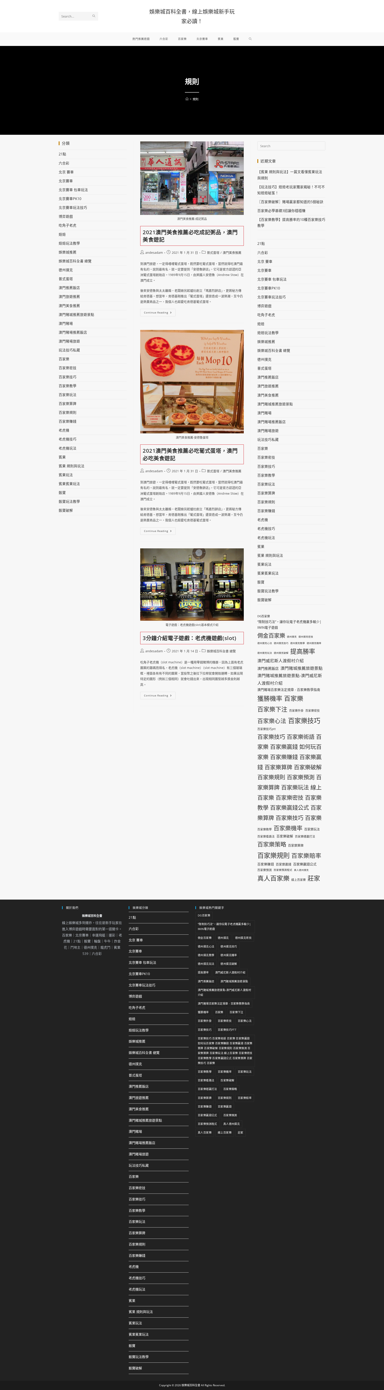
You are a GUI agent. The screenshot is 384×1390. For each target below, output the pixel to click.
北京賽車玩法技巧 (73, 207)
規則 (195, 99)
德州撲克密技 (305, 636)
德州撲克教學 (297, 643)
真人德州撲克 (301, 870)
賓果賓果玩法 (69, 483)
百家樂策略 (271, 844)
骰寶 (62, 492)
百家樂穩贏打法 (305, 836)
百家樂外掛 (296, 710)
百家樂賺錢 (67, 421)
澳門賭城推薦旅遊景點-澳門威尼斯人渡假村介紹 (289, 679)
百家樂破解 (284, 836)
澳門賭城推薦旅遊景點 (76, 314)
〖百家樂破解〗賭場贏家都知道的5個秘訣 (290, 201)
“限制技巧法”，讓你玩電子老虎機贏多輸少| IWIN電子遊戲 (289, 624)
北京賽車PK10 (70, 198)
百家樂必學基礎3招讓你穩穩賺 (281, 210)
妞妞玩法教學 (69, 243)
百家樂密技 (67, 367)
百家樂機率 (288, 828)
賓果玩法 (66, 474)
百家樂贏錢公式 (304, 864)
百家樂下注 (272, 709)
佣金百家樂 (271, 635)
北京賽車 (66, 180)
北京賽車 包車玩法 (73, 189)
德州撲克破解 (281, 652)
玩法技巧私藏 (69, 350)
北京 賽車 (66, 172)
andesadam (154, 252)
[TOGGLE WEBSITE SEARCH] (250, 39)
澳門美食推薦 (232, 252)
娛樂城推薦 (67, 252)
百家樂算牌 (67, 403)
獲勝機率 (269, 698)
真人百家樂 (273, 878)
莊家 (314, 878)
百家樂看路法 (266, 836)
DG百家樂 (263, 616)
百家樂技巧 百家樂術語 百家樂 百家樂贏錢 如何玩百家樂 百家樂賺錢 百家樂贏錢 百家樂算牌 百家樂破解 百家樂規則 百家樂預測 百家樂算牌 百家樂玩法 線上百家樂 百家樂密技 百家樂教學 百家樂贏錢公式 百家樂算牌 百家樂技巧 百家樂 (289, 777)
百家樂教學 (67, 385)
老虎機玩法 (67, 448)
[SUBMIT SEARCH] (94, 16)
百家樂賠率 (306, 856)
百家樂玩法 (67, 394)
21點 (62, 154)
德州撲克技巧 (281, 643)
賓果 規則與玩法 (71, 466)
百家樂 (64, 359)
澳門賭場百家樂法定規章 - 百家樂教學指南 (288, 689)
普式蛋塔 (213, 252)
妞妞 (62, 234)
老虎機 (64, 430)
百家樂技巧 (67, 377)
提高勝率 (302, 651)
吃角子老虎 (67, 225)
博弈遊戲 (66, 216)
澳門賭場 (66, 323)
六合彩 (64, 163)
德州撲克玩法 (264, 652)
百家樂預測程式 (283, 870)
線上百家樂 (298, 880)
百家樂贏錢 (283, 864)
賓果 (62, 457)
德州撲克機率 (314, 643)
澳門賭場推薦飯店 (73, 332)
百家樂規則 (67, 412)
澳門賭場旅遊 (69, 341)
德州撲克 (66, 270)
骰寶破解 (66, 510)
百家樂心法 (271, 721)
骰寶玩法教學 (69, 501)
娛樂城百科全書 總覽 (221, 651)
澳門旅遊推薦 (69, 296)
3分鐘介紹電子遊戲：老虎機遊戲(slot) (189, 638)
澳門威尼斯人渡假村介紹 (280, 660)
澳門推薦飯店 (69, 287)
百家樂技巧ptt (266, 729)
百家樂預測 (264, 870)
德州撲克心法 (264, 643)
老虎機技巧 (67, 439)
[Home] (187, 99)
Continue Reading (160, 311)
